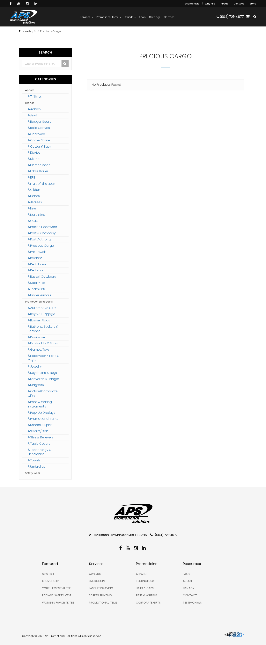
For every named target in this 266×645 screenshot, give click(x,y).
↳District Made (39, 165)
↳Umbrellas (36, 466)
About (224, 3)
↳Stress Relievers (41, 437)
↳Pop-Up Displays (41, 412)
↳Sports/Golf (38, 431)
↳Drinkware (36, 337)
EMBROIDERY (97, 581)
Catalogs (154, 17)
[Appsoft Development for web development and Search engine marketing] (234, 634)
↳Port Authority (40, 239)
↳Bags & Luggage (41, 314)
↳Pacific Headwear (42, 227)
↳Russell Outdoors (42, 276)
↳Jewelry (35, 366)
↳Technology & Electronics (39, 452)
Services (85, 17)
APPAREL (141, 574)
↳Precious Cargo (41, 245)
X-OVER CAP (50, 581)
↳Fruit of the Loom (42, 183)
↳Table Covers (39, 443)
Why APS (210, 3)
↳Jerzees (35, 202)
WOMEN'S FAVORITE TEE (58, 603)
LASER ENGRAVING (101, 588)
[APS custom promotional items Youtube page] (19, 3)
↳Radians (35, 258)
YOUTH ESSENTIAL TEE (56, 588)
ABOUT (187, 581)
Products (25, 31)
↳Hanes (34, 196)
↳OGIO (33, 221)
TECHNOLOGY (145, 581)
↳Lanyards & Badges (44, 379)
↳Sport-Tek (36, 283)
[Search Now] (65, 63)
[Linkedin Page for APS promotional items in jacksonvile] (36, 3)
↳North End (36, 214)
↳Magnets (36, 385)
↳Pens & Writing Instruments (40, 404)
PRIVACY (188, 588)
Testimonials (191, 3)
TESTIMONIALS (192, 603)
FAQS (186, 574)
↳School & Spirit (40, 425)
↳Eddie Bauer (38, 171)
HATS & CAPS (145, 588)
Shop (142, 17)
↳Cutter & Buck (39, 146)
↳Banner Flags (39, 320)
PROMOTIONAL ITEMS (103, 603)
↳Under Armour (39, 295)
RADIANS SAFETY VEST (56, 595)
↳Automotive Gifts (42, 308)
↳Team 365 (36, 289)
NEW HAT (48, 574)
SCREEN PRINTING (100, 595)
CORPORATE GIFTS (148, 603)
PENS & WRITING (146, 595)
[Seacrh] (254, 16)
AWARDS (95, 574)
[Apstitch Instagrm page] (28, 3)
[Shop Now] (247, 17)
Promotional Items (107, 17)
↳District (34, 159)
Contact (239, 3)
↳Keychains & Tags (42, 372)
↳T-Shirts (35, 96)
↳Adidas (34, 109)
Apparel (30, 90)
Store (253, 3)
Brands (128, 17)
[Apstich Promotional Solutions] (23, 17)
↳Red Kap (35, 270)
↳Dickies (34, 152)
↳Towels (34, 460)
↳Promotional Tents (43, 418)
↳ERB (31, 177)
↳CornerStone (39, 140)
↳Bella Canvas (39, 128)
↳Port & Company (42, 233)
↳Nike (32, 208)
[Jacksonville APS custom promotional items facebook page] (11, 3)
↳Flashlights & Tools (43, 343)
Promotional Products (39, 301)
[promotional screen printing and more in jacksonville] (133, 513)
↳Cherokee (36, 134)
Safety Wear (32, 473)
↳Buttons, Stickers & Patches (43, 328)
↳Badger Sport (39, 121)
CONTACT (190, 595)
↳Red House (37, 264)
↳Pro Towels (37, 252)
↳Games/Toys (38, 349)
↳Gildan (34, 189)
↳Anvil (32, 115)
